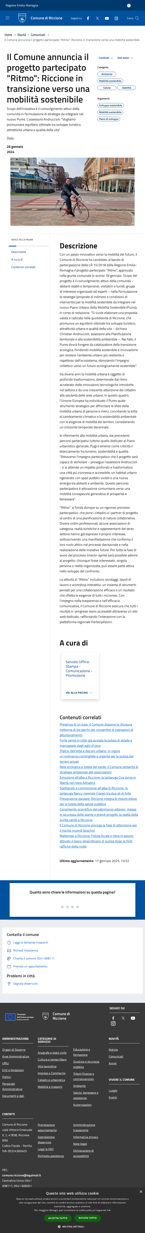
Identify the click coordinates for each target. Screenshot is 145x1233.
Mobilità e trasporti (50, 1086)
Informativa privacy (85, 1137)
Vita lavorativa (47, 1066)
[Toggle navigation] (7, 18)
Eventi (113, 1097)
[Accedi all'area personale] (129, 5)
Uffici (5, 1063)
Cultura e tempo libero (52, 1059)
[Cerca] (137, 18)
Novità (22, 34)
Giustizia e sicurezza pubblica (86, 1064)
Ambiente (79, 1086)
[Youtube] (105, 18)
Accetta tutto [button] (57, 1218)
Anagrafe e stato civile (52, 1052)
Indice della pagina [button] (22, 239)
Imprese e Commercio (51, 1073)
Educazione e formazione (81, 1052)
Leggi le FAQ (46, 1149)
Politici (6, 1077)
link (109, 1210)
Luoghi (113, 1090)
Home (8, 34)
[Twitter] (96, 18)
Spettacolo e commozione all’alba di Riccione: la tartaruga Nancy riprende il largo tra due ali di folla (95, 790)
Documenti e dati (13, 1096)
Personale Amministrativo (12, 1086)
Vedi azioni (123, 58)
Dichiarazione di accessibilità (83, 1153)
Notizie (113, 1049)
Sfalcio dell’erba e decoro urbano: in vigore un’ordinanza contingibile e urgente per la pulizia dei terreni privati (96, 756)
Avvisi (112, 1063)
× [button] (140, 1191)
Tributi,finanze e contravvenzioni (83, 1076)
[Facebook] (86, 18)
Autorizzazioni (82, 1104)
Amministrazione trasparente (84, 1127)
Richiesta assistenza (51, 1156)
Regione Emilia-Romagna (22, 5)
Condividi (104, 58)
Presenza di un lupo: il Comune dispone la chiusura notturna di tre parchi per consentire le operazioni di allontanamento (96, 730)
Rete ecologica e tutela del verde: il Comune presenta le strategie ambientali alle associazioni (99, 769)
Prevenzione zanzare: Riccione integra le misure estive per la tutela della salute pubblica (98, 801)
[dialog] (72, 1210)
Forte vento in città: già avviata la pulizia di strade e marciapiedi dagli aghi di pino (96, 743)
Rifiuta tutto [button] (88, 1218)
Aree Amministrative (15, 1056)
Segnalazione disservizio (46, 1140)
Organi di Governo (13, 1049)
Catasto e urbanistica (51, 1080)
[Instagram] (115, 18)
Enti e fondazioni (13, 1070)
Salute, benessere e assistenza (85, 1095)
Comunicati (38, 34)
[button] (72, 1226)
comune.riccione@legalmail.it (21, 1175)
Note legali (80, 1143)
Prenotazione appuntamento (47, 1127)
